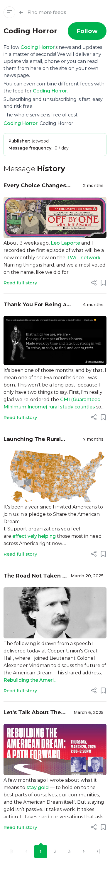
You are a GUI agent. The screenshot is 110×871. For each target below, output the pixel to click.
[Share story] (94, 282)
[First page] (11, 851)
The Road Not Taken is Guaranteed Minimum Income (35, 576)
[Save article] (103, 282)
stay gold (37, 787)
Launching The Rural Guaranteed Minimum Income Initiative (34, 439)
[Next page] (83, 851)
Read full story (20, 283)
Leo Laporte (65, 243)
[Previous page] (26, 851)
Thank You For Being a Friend (35, 305)
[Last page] (98, 851)
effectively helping (34, 536)
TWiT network (84, 257)
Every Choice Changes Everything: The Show (35, 186)
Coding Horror (38, 47)
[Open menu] (9, 12)
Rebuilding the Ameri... (30, 680)
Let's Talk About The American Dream (32, 713)
